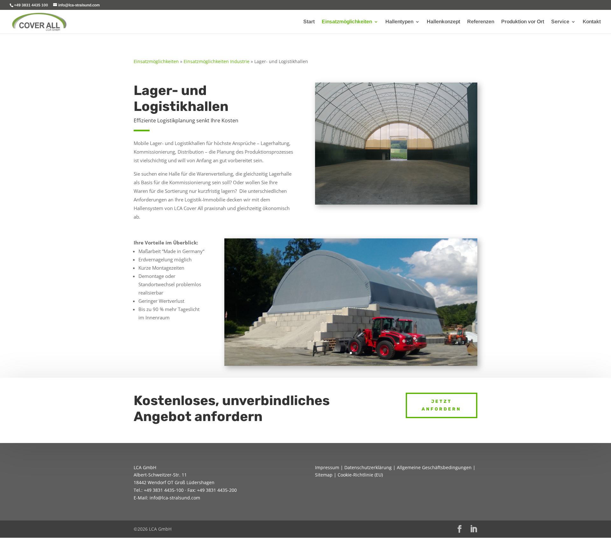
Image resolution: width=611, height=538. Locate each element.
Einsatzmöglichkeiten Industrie (216, 61)
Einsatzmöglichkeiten (347, 21)
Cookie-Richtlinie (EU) (360, 475)
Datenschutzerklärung (368, 467)
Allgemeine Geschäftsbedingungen (434, 467)
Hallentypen (399, 21)
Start (309, 21)
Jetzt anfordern (441, 405)
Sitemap (324, 475)
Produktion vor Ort (522, 21)
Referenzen (480, 21)
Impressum (327, 467)
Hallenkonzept (443, 21)
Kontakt (592, 21)
